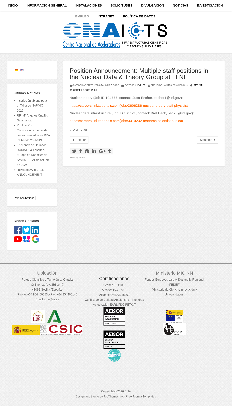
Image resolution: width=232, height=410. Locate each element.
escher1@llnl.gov (167, 98)
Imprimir (198, 85)
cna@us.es (51, 299)
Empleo (141, 85)
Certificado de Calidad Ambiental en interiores (114, 299)
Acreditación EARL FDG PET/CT (114, 304)
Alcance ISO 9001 (114, 285)
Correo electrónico (85, 90)
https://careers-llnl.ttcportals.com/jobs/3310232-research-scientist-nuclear (126, 121)
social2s (82, 157)
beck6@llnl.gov (180, 113)
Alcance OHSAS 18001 (114, 294)
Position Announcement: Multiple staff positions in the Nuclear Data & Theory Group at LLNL (139, 73)
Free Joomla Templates (141, 396)
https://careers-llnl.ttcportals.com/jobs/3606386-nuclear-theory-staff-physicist (129, 105)
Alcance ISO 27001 (114, 289)
